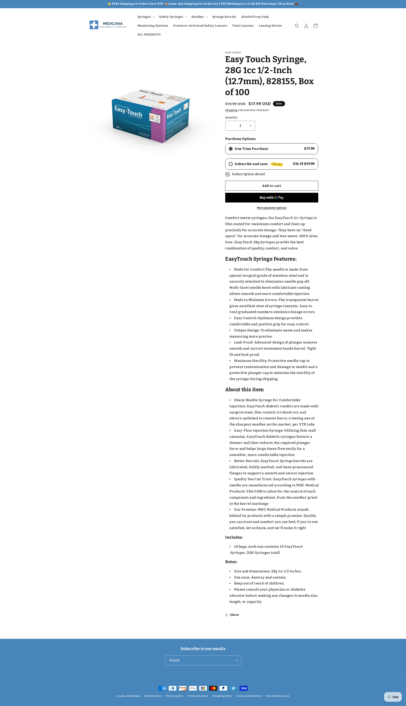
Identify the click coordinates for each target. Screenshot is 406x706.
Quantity (231, 117)
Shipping (231, 110)
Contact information (249, 696)
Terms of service (198, 696)
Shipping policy (222, 696)
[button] (146, 16)
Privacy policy (175, 696)
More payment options (272, 207)
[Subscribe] (236, 660)
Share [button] (234, 615)
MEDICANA (133, 696)
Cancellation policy (277, 696)
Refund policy (153, 696)
